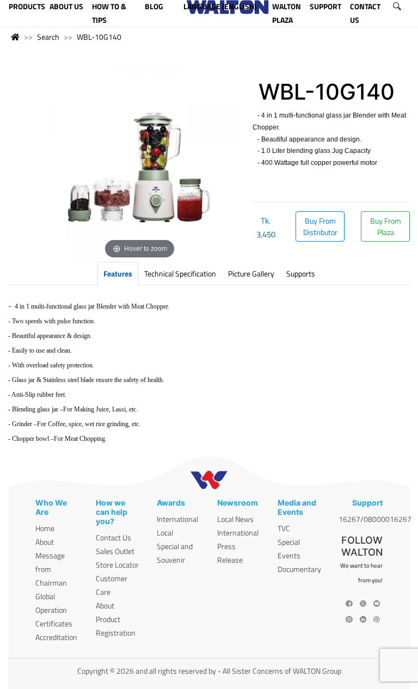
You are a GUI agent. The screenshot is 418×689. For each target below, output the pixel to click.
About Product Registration (116, 619)
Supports (300, 273)
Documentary (299, 569)
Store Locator (117, 564)
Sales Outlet (115, 551)
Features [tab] (117, 273)
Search (48, 36)
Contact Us (113, 537)
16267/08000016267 (375, 519)
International (177, 519)
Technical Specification (180, 273)
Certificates (53, 623)
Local (165, 532)
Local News (235, 519)
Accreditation (56, 637)
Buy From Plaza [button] (385, 226)
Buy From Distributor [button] (320, 226)
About (44, 541)
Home (44, 528)
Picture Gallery (251, 273)
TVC (284, 528)
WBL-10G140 (99, 36)
